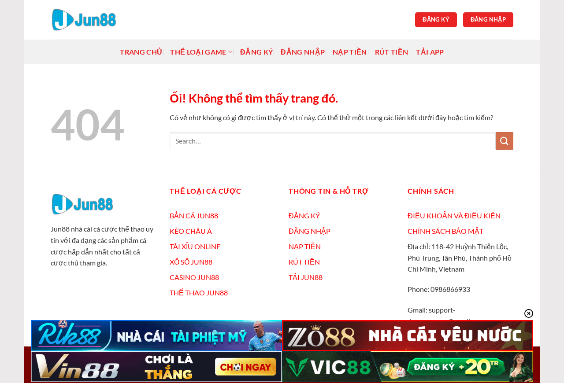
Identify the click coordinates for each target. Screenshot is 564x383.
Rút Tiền (391, 52)
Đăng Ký (256, 52)
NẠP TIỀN (305, 246)
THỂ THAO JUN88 (199, 292)
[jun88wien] (95, 20)
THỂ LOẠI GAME (198, 52)
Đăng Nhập (303, 52)
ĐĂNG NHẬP (309, 231)
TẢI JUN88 (306, 277)
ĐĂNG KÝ (304, 215)
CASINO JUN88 (194, 277)
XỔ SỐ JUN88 (191, 262)
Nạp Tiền (350, 52)
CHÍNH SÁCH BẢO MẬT (445, 231)
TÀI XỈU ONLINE (195, 246)
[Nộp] (504, 140)
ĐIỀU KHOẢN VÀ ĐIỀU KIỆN (454, 215)
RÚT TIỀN (304, 262)
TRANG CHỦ (141, 52)
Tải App (430, 52)
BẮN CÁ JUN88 (194, 215)
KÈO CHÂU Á (191, 231)
